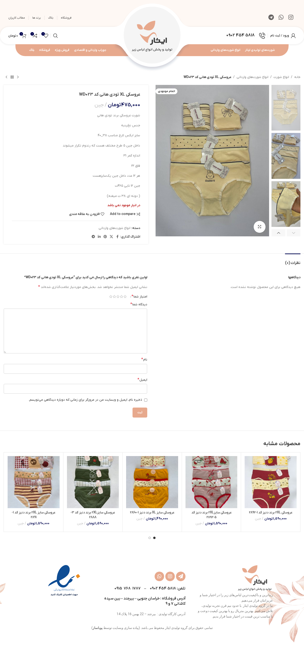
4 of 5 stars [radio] (114, 296)
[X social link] (111, 237)
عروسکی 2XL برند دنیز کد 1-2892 (270, 512)
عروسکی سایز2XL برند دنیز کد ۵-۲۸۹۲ (211, 515)
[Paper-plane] (180, 576)
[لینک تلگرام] (271, 18)
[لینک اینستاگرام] (291, 18)
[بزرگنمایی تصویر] (260, 227)
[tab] (292, 260)
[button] (294, 232)
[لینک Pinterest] (105, 237)
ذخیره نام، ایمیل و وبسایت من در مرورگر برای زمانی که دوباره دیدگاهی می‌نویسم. (85, 400)
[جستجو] (55, 35)
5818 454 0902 (163, 588)
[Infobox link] (245, 36)
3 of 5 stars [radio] (118, 296)
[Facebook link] (117, 237)
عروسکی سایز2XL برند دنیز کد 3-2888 (93, 515)
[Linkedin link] (99, 237)
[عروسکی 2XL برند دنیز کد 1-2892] (271, 482)
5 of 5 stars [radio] (111, 296)
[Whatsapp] (159, 576)
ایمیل (142, 379)
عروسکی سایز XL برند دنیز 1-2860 (152, 512)
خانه (297, 77)
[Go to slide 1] (154, 538)
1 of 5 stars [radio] (125, 296)
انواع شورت (281, 77)
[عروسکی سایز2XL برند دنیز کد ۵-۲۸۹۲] (211, 482)
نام (144, 359)
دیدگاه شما (138, 304)
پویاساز (98, 628)
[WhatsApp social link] (281, 18)
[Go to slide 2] (149, 538)
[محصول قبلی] (18, 77)
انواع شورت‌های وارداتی (252, 77)
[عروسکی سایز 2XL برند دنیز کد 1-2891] (34, 482)
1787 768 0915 (127, 588)
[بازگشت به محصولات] (12, 77)
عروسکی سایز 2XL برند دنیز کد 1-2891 (33, 515)
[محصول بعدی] (6, 77)
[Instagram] (170, 576)
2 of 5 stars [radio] (121, 296)
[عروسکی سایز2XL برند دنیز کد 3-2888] (93, 482)
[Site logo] (152, 35)
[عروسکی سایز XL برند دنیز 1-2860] (152, 482)
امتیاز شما (139, 296)
